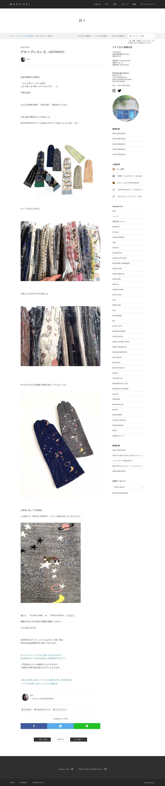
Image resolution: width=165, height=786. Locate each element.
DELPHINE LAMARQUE (121, 263)
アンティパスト (61, 709)
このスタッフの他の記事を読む (43, 699)
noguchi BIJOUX (118, 237)
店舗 (134, 4)
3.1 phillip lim (117, 378)
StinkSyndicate (117, 425)
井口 (31, 695)
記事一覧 (60, 739)
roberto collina (117, 336)
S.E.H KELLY (117, 357)
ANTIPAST (27, 709)
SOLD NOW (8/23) (119, 450)
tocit (114, 310)
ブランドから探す (117, 36)
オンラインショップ (148, 4)
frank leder (116, 362)
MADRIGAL (20, 4)
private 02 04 (117, 253)
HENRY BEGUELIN (119, 347)
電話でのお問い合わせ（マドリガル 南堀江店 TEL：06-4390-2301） (47, 680)
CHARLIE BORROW (119, 352)
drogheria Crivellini (119, 258)
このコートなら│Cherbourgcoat (127, 183)
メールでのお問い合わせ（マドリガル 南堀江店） (40, 684)
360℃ (114, 430)
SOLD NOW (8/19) (119, 471)
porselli (115, 373)
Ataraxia (115, 284)
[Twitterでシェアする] (60, 726)
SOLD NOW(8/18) (118, 149)
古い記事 (78, 739)
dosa (114, 300)
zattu (114, 242)
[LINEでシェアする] (87, 726)
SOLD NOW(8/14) (118, 154)
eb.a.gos (115, 232)
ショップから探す (101, 36)
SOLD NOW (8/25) (119, 133)
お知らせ (97, 4)
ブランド (124, 4)
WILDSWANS (117, 415)
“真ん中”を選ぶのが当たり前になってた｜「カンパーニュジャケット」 (128, 455)
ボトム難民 (120, 169)
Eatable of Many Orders (121, 341)
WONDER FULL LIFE (120, 383)
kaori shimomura (118, 368)
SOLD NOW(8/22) (118, 144)
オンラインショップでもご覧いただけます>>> (41, 655)
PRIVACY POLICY (38, 782)
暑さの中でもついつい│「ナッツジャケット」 (128, 466)
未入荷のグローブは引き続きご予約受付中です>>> (43, 658)
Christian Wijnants (119, 420)
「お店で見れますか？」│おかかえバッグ (130, 189)
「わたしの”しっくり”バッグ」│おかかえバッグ (130, 196)
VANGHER (116, 399)
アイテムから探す (84, 36)
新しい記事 (43, 739)
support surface (118, 289)
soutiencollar (117, 268)
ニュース (115, 216)
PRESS (12, 782)
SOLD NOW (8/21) (119, 139)
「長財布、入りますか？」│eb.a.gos (129, 176)
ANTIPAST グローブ (43, 709)
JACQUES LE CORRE (120, 389)
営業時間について (118, 221)
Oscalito (115, 248)
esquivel (115, 394)
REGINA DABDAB (118, 331)
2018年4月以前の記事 (120, 493)
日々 (106, 4)
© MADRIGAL (149, 783)
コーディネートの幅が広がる (122, 461)
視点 (115, 4)
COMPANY (23, 782)
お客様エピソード (118, 436)
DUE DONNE (117, 315)
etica (114, 211)
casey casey (117, 295)
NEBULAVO (116, 305)
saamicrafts (116, 279)
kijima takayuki (117, 404)
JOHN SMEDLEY (118, 274)
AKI (113, 321)
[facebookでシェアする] (34, 726)
